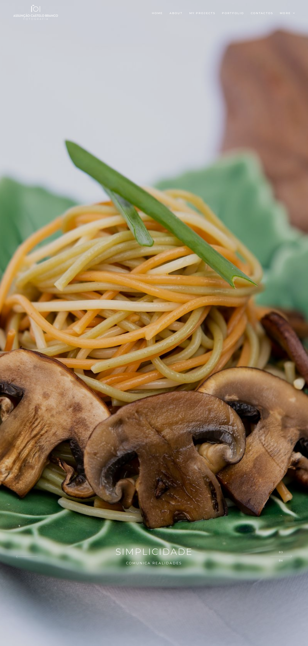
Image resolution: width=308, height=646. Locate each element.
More (286, 13)
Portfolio (233, 13)
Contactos (262, 13)
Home (157, 13)
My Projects (202, 13)
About (176, 13)
